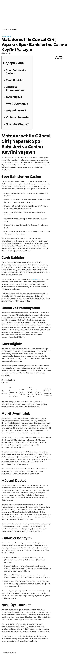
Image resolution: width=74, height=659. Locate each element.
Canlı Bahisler (15, 80)
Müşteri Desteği (16, 110)
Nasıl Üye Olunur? (17, 124)
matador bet (36, 279)
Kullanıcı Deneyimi (18, 117)
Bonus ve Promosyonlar (15, 88)
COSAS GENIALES (8, 30)
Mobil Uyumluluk (17, 103)
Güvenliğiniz (14, 96)
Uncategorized (6, 36)
